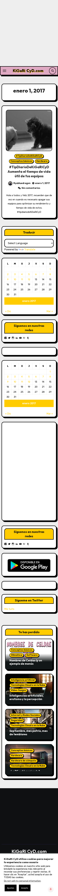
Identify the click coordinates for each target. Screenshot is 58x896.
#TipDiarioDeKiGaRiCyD (29, 156)
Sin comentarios (30, 188)
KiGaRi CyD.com (28, 71)
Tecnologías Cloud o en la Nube (28, 685)
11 (22, 279)
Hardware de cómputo (23, 760)
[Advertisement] (29, 35)
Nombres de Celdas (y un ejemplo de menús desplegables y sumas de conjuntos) (26, 665)
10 (15, 279)
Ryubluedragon (21, 183)
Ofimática (16, 655)
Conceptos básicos (21, 161)
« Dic (8, 311)
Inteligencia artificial (23, 680)
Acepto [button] (24, 888)
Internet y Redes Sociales (25, 715)
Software (32, 655)
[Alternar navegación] (4, 71)
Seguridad (17, 720)
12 (29, 279)
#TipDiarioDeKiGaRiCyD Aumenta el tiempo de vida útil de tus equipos (29, 171)
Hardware (41, 161)
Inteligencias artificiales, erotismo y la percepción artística (26, 699)
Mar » (50, 311)
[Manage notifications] (50, 889)
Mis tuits (9, 609)
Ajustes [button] (10, 888)
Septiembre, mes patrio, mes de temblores (28, 732)
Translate (29, 249)
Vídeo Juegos (18, 690)
